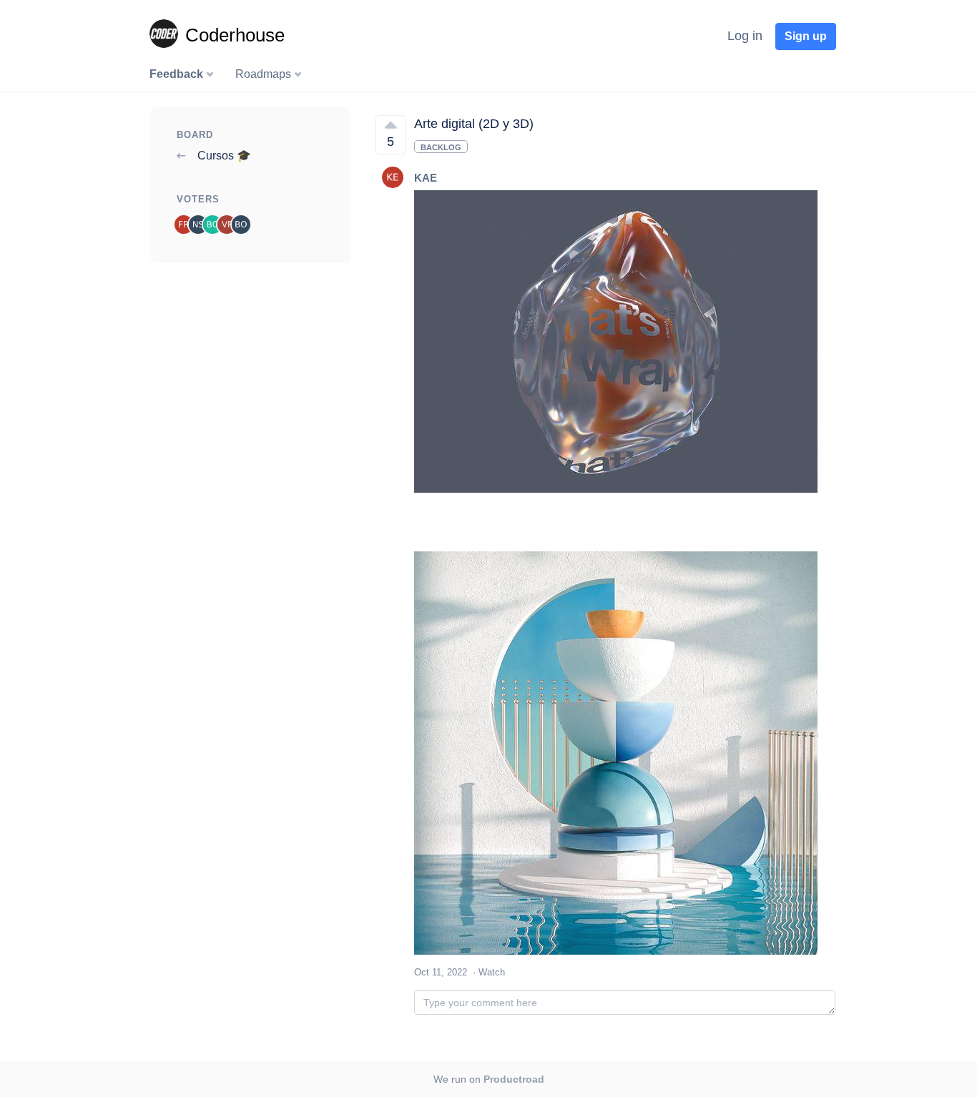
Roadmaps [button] (264, 74)
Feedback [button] (177, 74)
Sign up (806, 36)
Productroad (513, 1079)
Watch (491, 972)
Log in (744, 36)
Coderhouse (235, 35)
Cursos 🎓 (223, 155)
